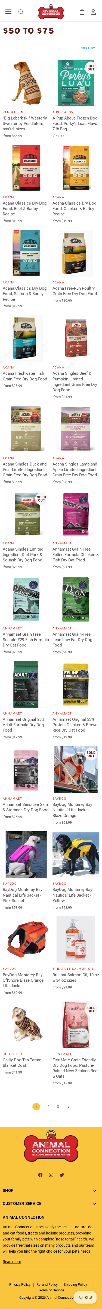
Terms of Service (51, 1290)
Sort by (88, 48)
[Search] (17, 12)
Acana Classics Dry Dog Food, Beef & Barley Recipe (25, 208)
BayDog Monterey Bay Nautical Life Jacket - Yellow (72, 895)
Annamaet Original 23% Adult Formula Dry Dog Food (24, 725)
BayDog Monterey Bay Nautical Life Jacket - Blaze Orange (72, 810)
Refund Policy (47, 1284)
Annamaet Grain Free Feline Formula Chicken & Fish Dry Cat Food (75, 555)
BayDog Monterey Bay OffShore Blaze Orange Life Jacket (23, 980)
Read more (12, 1261)
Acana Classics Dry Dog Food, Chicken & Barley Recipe (74, 208)
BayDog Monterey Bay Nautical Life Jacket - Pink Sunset (22, 895)
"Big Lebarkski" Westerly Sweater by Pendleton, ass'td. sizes (25, 123)
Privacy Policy (19, 1284)
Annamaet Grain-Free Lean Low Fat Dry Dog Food (72, 640)
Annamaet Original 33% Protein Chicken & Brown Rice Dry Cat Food (74, 725)
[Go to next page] (68, 1106)
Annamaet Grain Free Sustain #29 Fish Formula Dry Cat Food (26, 640)
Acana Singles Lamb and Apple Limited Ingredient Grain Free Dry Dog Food (74, 469)
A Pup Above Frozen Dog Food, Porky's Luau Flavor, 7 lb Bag (75, 123)
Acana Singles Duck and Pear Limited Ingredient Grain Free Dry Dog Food (25, 469)
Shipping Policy (75, 1284)
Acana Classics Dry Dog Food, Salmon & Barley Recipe (25, 294)
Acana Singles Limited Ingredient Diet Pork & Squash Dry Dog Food (23, 555)
